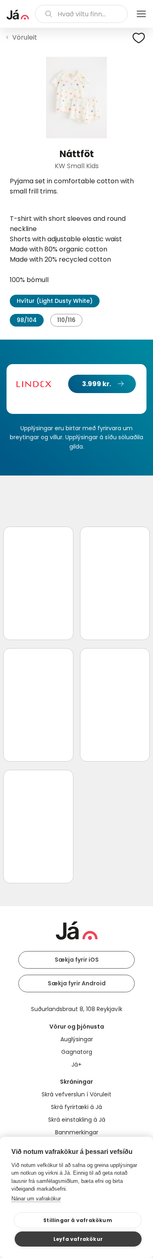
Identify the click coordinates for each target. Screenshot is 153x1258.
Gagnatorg (76, 1052)
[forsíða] (18, 15)
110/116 (66, 320)
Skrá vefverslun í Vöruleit (76, 1094)
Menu (141, 14)
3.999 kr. (96, 384)
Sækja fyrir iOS (77, 960)
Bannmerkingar (76, 1132)
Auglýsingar (76, 1039)
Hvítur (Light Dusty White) (55, 301)
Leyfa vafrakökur (78, 1239)
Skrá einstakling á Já (76, 1120)
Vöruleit (24, 37)
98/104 (27, 320)
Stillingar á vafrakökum (77, 1220)
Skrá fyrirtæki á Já (76, 1107)
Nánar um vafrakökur (36, 1199)
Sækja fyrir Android (77, 983)
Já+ (76, 1064)
